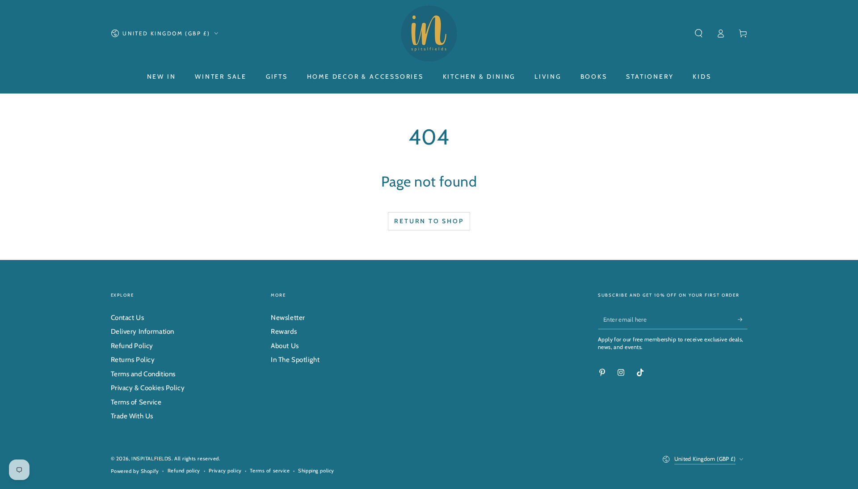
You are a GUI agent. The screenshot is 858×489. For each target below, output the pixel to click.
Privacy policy (225, 471)
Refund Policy (132, 345)
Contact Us (127, 317)
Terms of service (270, 471)
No (556, 461)
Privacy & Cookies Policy (148, 387)
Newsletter (288, 317)
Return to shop (428, 221)
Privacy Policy (389, 467)
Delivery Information (142, 331)
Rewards (284, 331)
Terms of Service (136, 402)
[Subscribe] (743, 319)
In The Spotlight (295, 359)
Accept (516, 462)
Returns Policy (133, 359)
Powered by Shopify (135, 471)
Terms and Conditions (143, 374)
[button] (699, 33)
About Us (285, 345)
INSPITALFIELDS (151, 458)
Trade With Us (132, 416)
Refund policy (184, 471)
